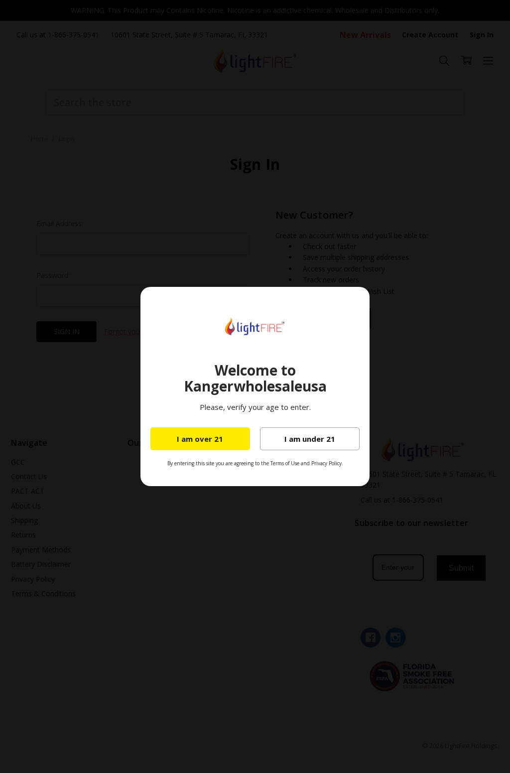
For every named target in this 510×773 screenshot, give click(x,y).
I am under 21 (309, 439)
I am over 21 (200, 439)
